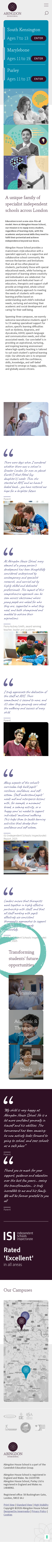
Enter (38, 38)
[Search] (46, 13)
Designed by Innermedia (17, 1511)
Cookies (8, 1515)
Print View (9, 1505)
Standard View (24, 1505)
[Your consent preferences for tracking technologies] (47, 1537)
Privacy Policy (38, 1511)
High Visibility (41, 1505)
